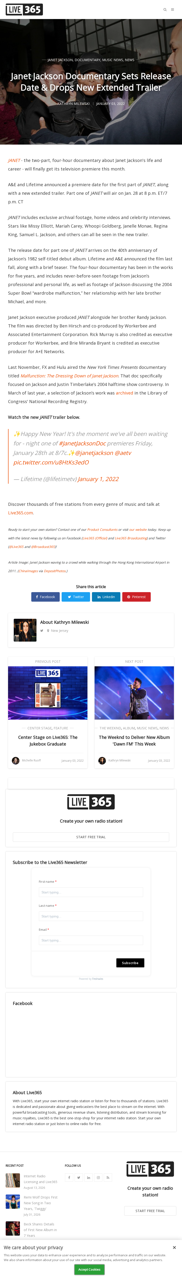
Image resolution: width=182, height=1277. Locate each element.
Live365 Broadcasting (131, 538)
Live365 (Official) (94, 538)
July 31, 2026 (32, 1215)
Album (129, 728)
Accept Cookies (89, 1269)
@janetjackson (94, 453)
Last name (46, 905)
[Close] (174, 1247)
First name (46, 881)
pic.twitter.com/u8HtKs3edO (51, 462)
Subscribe (130, 963)
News (129, 60)
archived (124, 393)
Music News (112, 60)
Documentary (87, 60)
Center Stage (39, 728)
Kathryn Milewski (71, 622)
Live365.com (20, 513)
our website (138, 529)
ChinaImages (28, 571)
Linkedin (108, 597)
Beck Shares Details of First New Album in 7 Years (40, 1230)
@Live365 (16, 547)
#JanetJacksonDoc (82, 443)
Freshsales (97, 978)
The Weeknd (110, 728)
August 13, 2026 (34, 1188)
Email (43, 929)
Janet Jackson (60, 60)
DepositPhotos (54, 571)
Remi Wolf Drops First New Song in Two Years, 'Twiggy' (41, 1203)
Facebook (47, 597)
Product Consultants (102, 529)
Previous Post (48, 661)
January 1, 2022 (98, 479)
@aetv (122, 453)
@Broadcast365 (43, 547)
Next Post (134, 661)
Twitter (78, 597)
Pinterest (139, 597)
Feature (61, 728)
